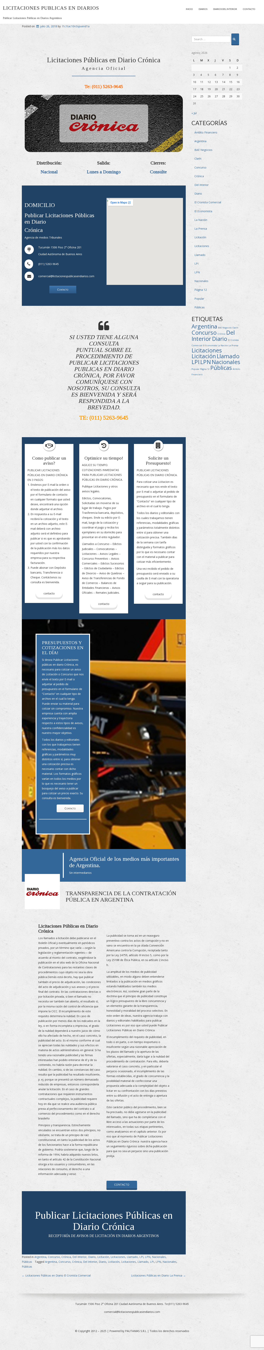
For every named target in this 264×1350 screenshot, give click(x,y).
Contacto (249, 9)
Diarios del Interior (225, 9)
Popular (199, 298)
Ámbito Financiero (205, 132)
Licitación (103, 1257)
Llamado (132, 1257)
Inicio (189, 9)
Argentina (40, 1257)
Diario (92, 1257)
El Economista (203, 211)
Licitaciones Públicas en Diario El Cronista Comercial (56, 1275)
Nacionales (159, 1257)
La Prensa (200, 228)
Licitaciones (118, 1257)
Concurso (54, 1257)
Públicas (27, 1262)
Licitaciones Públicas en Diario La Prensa (158, 1275)
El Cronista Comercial (207, 202)
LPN (147, 1257)
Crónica (66, 1257)
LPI (141, 1257)
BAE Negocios (203, 150)
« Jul (194, 113)
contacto (103, 604)
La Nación (200, 220)
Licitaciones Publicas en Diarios (51, 8)
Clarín (197, 158)
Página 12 (200, 290)
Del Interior (79, 1257)
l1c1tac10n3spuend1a (75, 26)
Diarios (203, 9)
